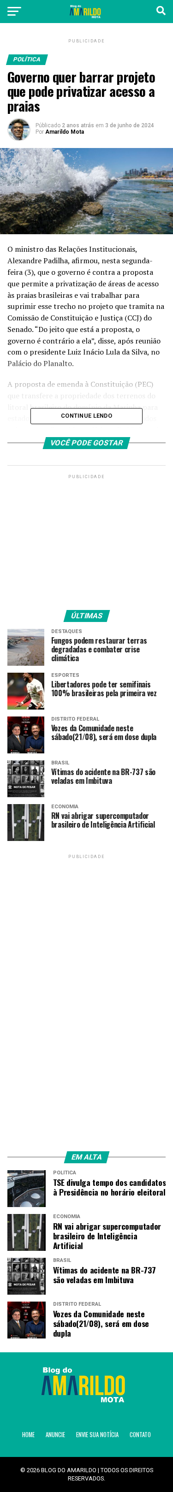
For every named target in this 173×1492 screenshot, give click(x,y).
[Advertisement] (87, 538)
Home (28, 1434)
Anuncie (55, 1434)
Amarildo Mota (64, 132)
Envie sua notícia (97, 1434)
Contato (140, 1434)
